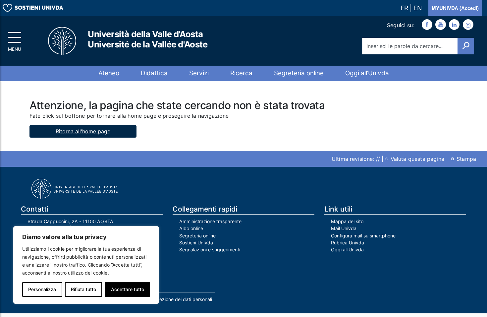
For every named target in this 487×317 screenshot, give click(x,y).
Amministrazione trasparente (210, 221)
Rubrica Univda (347, 242)
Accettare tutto (127, 289)
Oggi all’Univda (367, 73)
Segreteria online (299, 73)
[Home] (62, 41)
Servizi (199, 73)
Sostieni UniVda (196, 242)
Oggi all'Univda (347, 249)
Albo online (191, 228)
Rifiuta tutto (83, 289)
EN (417, 8)
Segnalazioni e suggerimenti (209, 249)
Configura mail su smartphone (363, 235)
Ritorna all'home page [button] (83, 131)
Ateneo (108, 73)
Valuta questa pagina (417, 159)
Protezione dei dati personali (181, 299)
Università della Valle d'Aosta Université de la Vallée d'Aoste (148, 39)
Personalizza (42, 289)
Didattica (154, 73)
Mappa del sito (347, 221)
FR (405, 8)
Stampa (466, 159)
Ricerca (241, 73)
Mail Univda (343, 228)
